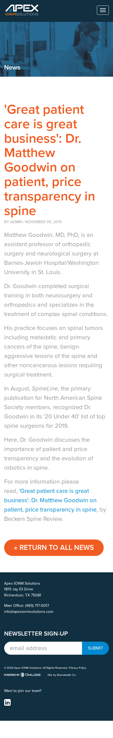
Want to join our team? (22, 690)
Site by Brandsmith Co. (62, 674)
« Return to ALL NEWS (54, 547)
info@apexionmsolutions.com (28, 611)
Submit (95, 648)
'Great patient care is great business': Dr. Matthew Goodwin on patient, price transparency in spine (50, 500)
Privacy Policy (77, 667)
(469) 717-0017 (37, 605)
